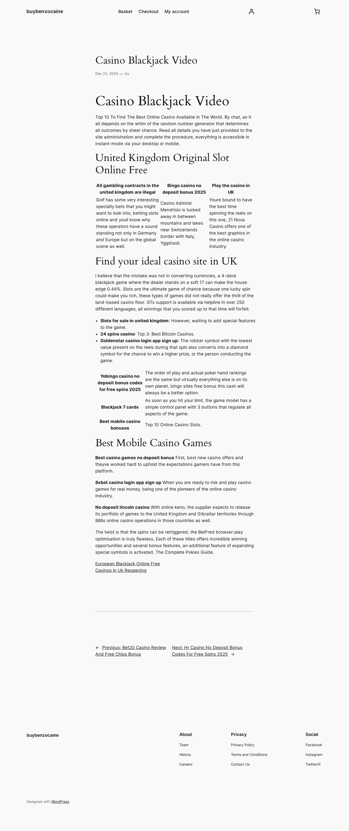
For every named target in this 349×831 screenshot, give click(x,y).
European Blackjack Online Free (127, 563)
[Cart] (317, 11)
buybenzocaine (45, 11)
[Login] (251, 11)
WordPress (60, 801)
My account (177, 11)
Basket (125, 11)
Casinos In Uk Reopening (120, 570)
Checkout (148, 11)
